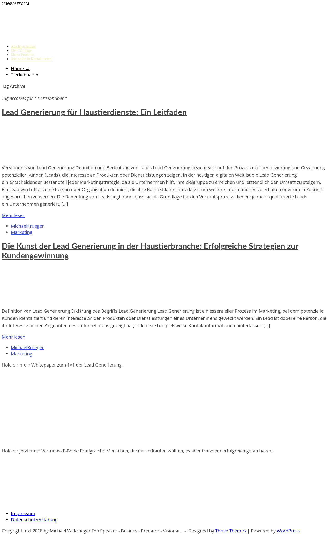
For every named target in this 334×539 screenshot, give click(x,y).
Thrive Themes (230, 531)
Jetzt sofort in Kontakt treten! (31, 59)
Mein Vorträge (21, 50)
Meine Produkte (22, 55)
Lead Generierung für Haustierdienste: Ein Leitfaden (94, 113)
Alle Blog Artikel (23, 46)
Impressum (23, 513)
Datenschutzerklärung (34, 520)
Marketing (21, 232)
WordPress (288, 531)
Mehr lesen (13, 215)
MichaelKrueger (27, 226)
